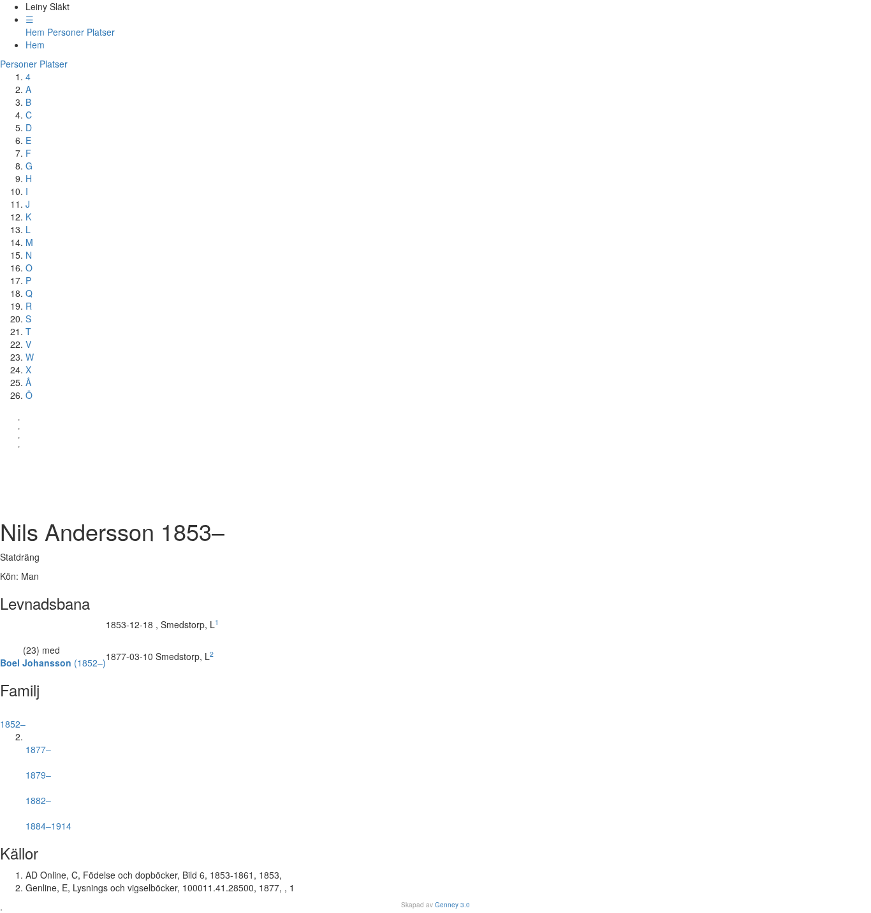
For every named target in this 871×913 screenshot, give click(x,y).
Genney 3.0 (452, 904)
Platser (101, 31)
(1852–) (53, 662)
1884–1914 (48, 820)
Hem (35, 31)
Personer (65, 31)
